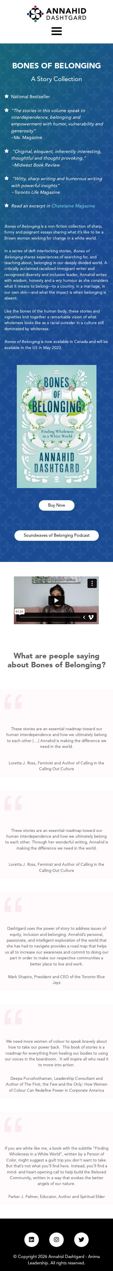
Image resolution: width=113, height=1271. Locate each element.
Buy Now (56, 505)
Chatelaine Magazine (73, 206)
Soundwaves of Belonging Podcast (57, 536)
